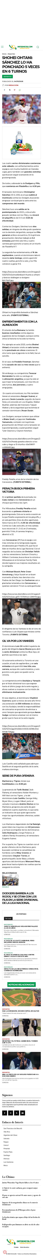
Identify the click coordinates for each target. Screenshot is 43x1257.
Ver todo (8, 918)
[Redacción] (3, 85)
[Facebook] (4, 90)
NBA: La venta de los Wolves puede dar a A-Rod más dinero (20, 1075)
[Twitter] (9, 90)
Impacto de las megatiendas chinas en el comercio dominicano (21, 969)
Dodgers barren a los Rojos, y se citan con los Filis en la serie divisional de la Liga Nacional (20, 898)
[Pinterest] (14, 90)
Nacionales (8, 924)
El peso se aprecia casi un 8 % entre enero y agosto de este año (19, 955)
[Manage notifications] (5, 1252)
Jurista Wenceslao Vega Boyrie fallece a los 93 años (21, 927)
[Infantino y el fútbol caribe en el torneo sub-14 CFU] (21, 1027)
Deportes (11, 54)
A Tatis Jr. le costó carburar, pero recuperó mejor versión (19, 941)
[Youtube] (22, 1113)
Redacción (13, 85)
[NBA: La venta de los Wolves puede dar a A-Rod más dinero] (21, 1061)
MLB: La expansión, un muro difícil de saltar (20, 1011)
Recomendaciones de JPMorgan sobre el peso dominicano (19, 1211)
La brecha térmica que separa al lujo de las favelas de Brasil (21, 1218)
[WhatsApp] (19, 90)
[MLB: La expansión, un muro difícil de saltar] (21, 997)
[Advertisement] (21, 22)
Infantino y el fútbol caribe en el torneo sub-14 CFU (20, 1042)
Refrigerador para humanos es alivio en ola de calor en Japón (20, 1225)
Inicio (4, 54)
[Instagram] (10, 1113)
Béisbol (5, 887)
